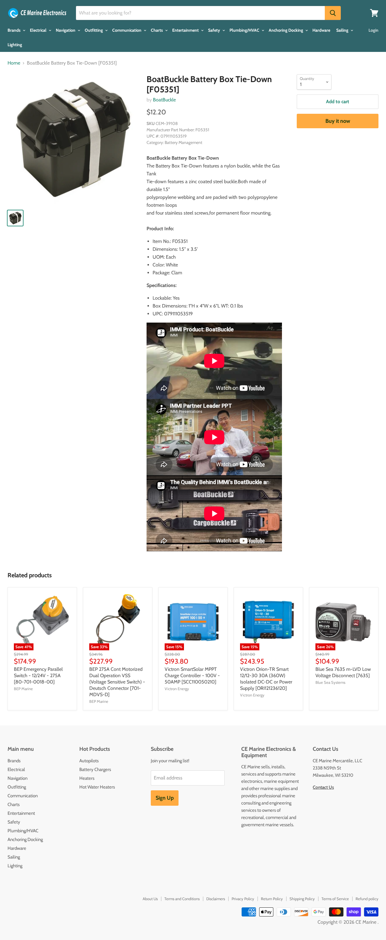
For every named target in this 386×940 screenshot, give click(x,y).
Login (373, 30)
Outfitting (94, 30)
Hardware (321, 30)
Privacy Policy (243, 898)
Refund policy (367, 898)
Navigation (66, 30)
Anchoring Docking (286, 30)
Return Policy (272, 898)
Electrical (38, 30)
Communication (127, 30)
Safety (214, 30)
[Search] (333, 13)
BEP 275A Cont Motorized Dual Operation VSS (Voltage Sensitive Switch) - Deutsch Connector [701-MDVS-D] (117, 681)
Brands (14, 30)
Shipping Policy (302, 898)
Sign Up (165, 798)
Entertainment (186, 30)
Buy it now (337, 121)
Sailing (342, 30)
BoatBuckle (164, 100)
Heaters (86, 778)
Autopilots (89, 760)
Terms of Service (335, 898)
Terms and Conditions (182, 898)
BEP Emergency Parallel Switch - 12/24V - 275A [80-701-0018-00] (38, 675)
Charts (157, 30)
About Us (150, 898)
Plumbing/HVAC (244, 30)
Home (14, 63)
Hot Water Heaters (97, 787)
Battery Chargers (95, 769)
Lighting (15, 44)
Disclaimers (215, 898)
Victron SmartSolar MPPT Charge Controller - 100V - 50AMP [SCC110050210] (192, 675)
